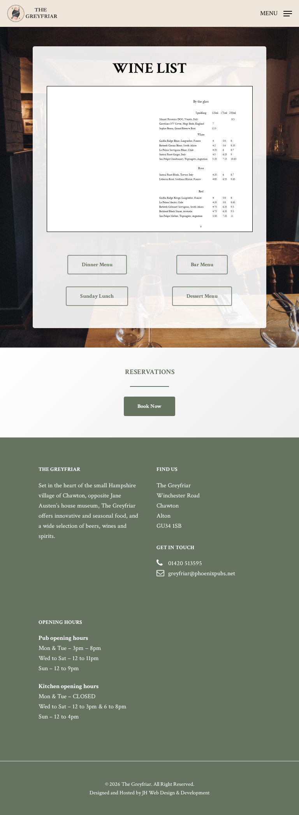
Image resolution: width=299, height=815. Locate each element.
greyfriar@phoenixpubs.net (201, 573)
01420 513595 (185, 563)
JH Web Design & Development (175, 792)
